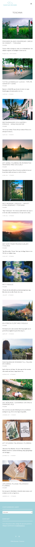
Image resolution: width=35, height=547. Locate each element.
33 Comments (12, 374)
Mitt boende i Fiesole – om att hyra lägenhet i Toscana (15, 204)
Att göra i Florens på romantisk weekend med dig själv (16, 164)
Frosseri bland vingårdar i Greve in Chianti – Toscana (17, 42)
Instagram (19, 536)
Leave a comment (13, 53)
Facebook (16, 536)
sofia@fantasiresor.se (20, 525)
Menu (31, 3)
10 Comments (11, 333)
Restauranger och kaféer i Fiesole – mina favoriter (14, 123)
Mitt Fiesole (7, 284)
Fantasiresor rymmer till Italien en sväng (17, 363)
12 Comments (13, 496)
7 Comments (13, 455)
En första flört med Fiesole (15, 323)
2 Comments (11, 94)
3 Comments (11, 134)
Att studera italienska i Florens (16, 443)
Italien (4, 45)
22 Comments (11, 295)
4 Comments (11, 215)
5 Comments (11, 175)
